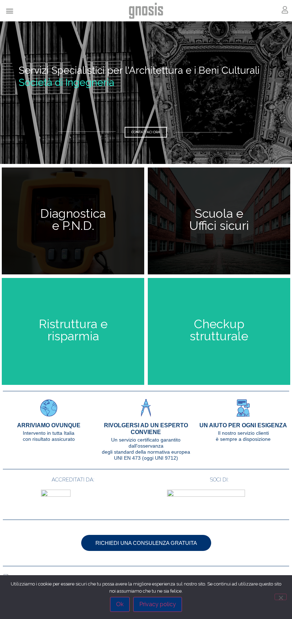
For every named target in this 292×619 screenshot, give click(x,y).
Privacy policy (157, 604)
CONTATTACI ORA (145, 132)
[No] (281, 597)
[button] (9, 11)
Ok (120, 604)
